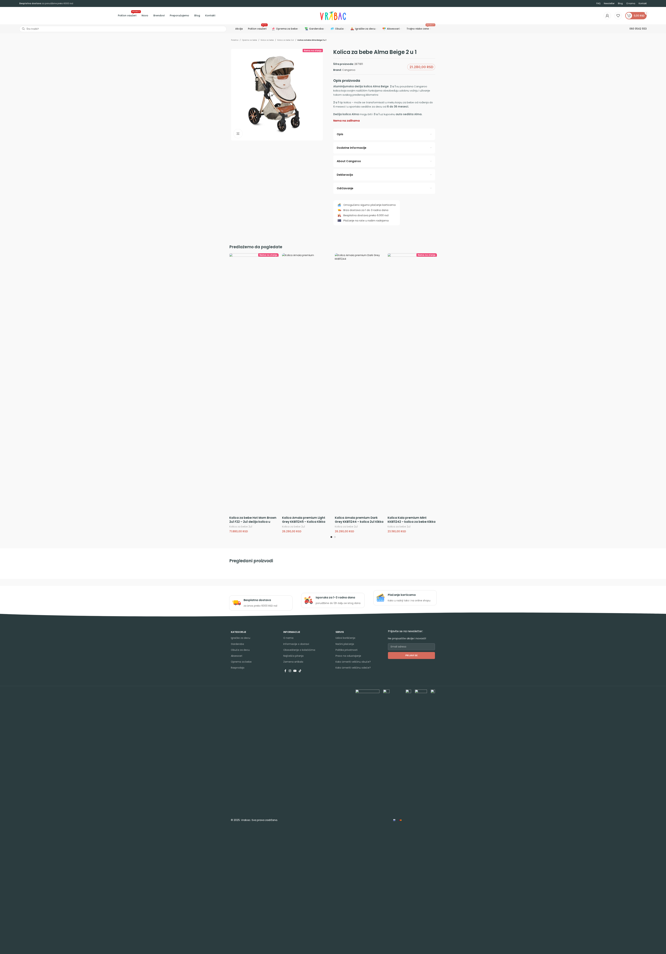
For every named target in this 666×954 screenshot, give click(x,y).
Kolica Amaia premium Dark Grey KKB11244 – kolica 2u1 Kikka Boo (359, 522)
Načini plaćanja (345, 644)
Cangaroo (348, 70)
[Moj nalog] (607, 15)
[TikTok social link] (300, 671)
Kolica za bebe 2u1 (285, 40)
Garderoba (237, 644)
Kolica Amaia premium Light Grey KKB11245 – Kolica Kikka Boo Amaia (303, 522)
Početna (234, 40)
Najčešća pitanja (293, 656)
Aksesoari (236, 656)
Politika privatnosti (346, 650)
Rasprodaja (237, 667)
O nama (288, 638)
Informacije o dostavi (296, 644)
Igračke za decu (240, 638)
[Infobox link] (260, 603)
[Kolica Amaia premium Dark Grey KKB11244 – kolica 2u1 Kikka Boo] (359, 383)
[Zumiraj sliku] (238, 133)
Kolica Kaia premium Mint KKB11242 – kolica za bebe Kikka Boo (411, 522)
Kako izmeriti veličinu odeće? (353, 667)
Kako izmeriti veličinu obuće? (353, 661)
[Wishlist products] (618, 15)
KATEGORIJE (238, 632)
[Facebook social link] (285, 671)
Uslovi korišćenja (345, 638)
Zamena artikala (293, 661)
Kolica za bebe (267, 40)
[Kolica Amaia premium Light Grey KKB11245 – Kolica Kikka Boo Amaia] (306, 383)
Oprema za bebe (249, 40)
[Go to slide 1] (331, 537)
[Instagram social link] (289, 671)
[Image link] (367, 820)
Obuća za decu (240, 650)
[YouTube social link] (295, 671)
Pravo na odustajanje (348, 656)
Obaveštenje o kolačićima (299, 650)
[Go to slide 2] (335, 537)
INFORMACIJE (291, 632)
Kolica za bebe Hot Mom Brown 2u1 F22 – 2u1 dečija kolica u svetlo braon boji (252, 522)
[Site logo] (333, 15)
